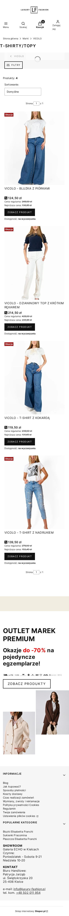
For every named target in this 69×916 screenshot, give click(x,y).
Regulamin (9, 808)
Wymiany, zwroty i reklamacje (21, 801)
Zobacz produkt (20, 212)
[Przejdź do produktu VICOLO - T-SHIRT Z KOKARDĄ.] (34, 377)
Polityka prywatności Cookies (21, 804)
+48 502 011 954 (28, 892)
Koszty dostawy (12, 793)
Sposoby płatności (14, 790)
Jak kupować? (12, 786)
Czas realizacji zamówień (18, 797)
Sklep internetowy (30, 911)
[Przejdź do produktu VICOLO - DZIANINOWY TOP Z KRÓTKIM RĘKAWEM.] (34, 263)
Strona (29, 103)
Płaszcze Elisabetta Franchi (20, 838)
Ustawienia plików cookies (19, 815)
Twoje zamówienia (14, 812)
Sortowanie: (11, 84)
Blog (5, 782)
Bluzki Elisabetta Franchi (18, 831)
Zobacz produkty (27, 684)
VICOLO (37, 38)
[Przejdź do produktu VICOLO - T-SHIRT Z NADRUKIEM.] (34, 492)
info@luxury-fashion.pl (29, 889)
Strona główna (10, 38)
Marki (26, 38)
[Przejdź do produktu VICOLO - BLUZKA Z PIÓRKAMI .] (34, 148)
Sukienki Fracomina (15, 835)
